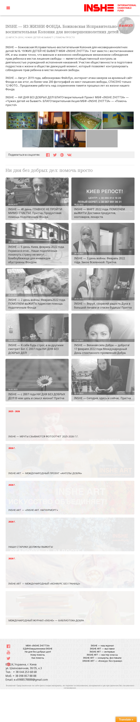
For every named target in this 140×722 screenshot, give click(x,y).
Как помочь (38, 657)
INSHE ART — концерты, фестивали (102, 657)
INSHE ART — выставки (102, 648)
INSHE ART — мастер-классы (102, 654)
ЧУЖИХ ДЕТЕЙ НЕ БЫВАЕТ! (39, 37)
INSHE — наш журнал (102, 645)
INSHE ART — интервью (102, 651)
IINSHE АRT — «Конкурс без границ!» (102, 660)
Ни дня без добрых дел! (38, 651)
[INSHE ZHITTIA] (110, 7)
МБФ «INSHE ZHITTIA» (38, 645)
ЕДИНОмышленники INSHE (37, 648)
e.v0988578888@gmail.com (31, 679)
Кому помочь (38, 654)
